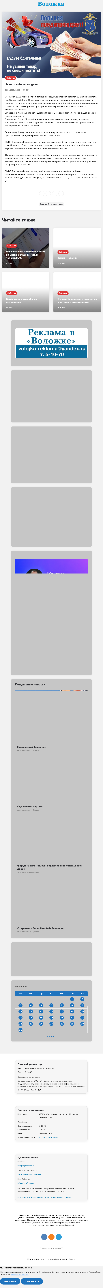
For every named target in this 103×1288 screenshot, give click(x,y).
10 (20, 1011)
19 (41, 1017)
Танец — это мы (67, 257)
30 (82, 1023)
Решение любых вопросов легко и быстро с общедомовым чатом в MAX (25, 254)
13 (51, 1011)
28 (61, 1023)
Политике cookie (20, 1274)
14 (61, 1011)
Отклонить (10, 1281)
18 (30, 1017)
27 (51, 1023)
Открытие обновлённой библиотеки (40, 928)
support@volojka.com (48, 1137)
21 (61, 1017)
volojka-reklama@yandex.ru (30, 1174)
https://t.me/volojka (26, 1183)
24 (20, 1023)
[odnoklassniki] (48, 193)
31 (20, 1029)
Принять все (32, 1281)
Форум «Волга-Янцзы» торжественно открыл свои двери (49, 867)
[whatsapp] (54, 193)
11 (30, 1011)
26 (41, 1023)
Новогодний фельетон (31, 747)
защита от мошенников (51, 204)
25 (30, 1023)
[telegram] (61, 193)
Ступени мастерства (30, 806)
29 (72, 1023)
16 (82, 1011)
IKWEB (60, 1248)
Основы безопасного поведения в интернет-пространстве (77, 300)
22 (72, 1017)
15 (72, 1011)
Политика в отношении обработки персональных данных (44, 1197)
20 (51, 1017)
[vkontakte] (41, 193)
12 (41, 1011)
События (10, 78)
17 (20, 1017)
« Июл (50, 1036)
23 (82, 1017)
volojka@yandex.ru (26, 1165)
